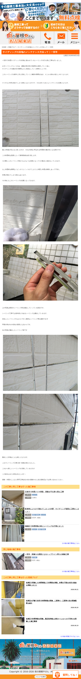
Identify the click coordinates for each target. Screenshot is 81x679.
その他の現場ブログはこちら (70, 636)
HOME (4, 47)
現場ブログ (12, 47)
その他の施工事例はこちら (71, 543)
